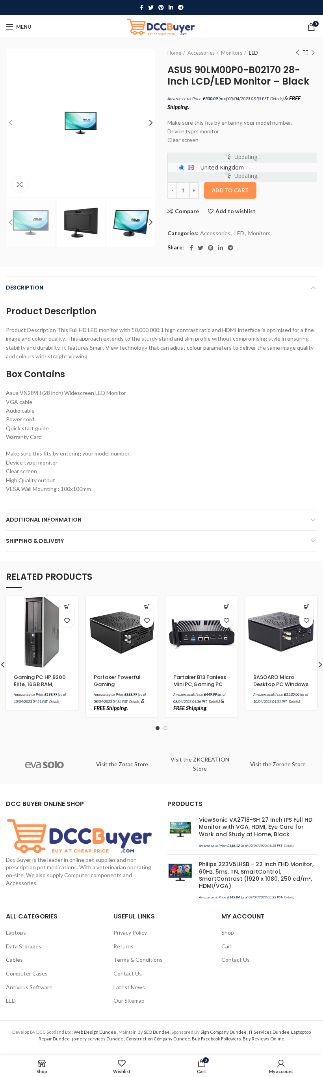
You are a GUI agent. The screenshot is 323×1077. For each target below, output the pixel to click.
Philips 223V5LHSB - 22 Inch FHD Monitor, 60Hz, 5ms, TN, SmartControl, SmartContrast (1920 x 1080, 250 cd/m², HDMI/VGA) (256, 875)
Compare (187, 211)
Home (174, 53)
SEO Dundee (157, 1032)
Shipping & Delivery (35, 541)
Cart (226, 946)
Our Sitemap (129, 1000)
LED (253, 53)
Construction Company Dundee (158, 1038)
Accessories (201, 53)
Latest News (129, 987)
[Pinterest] (161, 7)
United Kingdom (222, 167)
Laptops (16, 932)
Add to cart (230, 190)
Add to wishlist (235, 211)
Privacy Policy (130, 932)
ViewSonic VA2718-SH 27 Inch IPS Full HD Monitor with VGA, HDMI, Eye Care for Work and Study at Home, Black (255, 827)
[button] (67, 607)
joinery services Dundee (98, 1038)
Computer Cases (27, 973)
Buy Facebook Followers (216, 1038)
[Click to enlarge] (20, 184)
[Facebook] (141, 7)
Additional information (44, 520)
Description (24, 287)
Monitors (231, 53)
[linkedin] (171, 7)
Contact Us (127, 973)
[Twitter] (151, 7)
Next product (313, 53)
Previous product (297, 53)
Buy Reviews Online (263, 1038)
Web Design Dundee (95, 1032)
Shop (227, 932)
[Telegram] (181, 7)
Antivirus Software (29, 987)
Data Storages (23, 946)
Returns (123, 946)
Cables (14, 959)
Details (276, 98)
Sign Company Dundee (223, 1032)
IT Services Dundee (269, 1032)
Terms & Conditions (138, 959)
